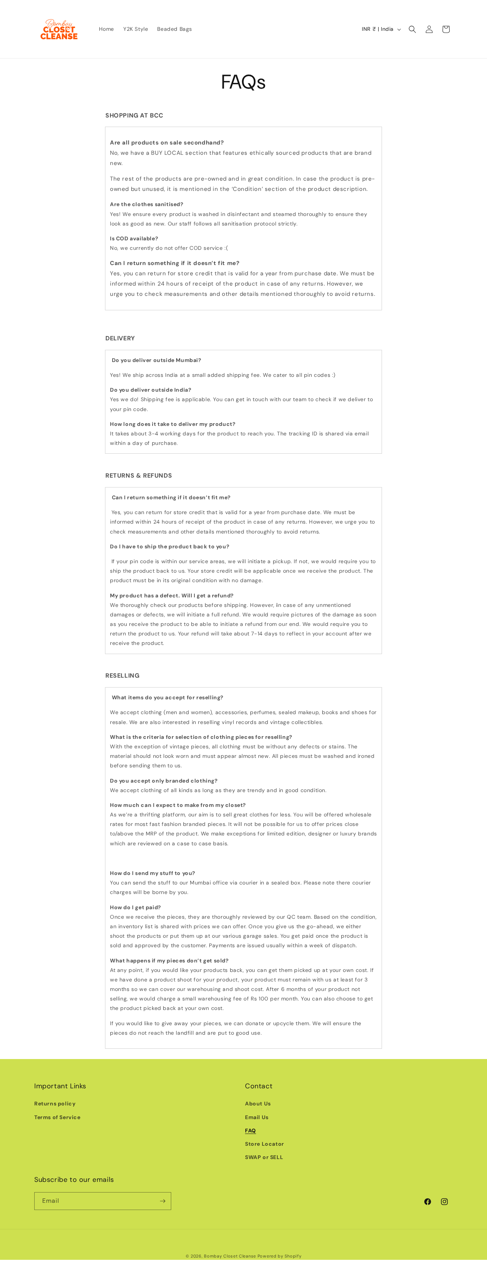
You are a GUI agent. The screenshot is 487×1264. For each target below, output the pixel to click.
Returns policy (54, 1103)
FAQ (250, 1130)
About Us (258, 1103)
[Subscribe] (162, 1201)
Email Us (257, 1117)
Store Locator (264, 1143)
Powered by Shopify (280, 1256)
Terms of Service (57, 1117)
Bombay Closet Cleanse (230, 1256)
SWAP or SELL (264, 1157)
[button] (412, 29)
